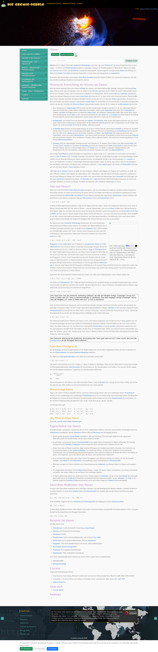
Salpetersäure (71, 108)
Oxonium (56, 70)
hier (90, 616)
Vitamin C (66, 460)
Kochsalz (130, 143)
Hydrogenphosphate (59, 564)
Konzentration (97, 326)
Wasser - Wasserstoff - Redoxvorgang (31, 69)
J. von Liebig (101, 164)
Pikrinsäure (96, 432)
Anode (70, 478)
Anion (52, 236)
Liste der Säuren (58, 590)
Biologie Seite (24, 630)
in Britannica (59, 582)
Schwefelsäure (122, 131)
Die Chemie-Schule (25, 4)
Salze (71, 167)
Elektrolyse (105, 476)
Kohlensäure (57, 540)
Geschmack (84, 96)
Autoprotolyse (117, 195)
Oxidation (111, 480)
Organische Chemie (69, 3)
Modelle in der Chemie (31, 58)
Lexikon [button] (79, 3)
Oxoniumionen (87, 198)
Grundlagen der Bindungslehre (28, 80)
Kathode (124, 476)
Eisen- (99, 133)
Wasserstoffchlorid (117, 150)
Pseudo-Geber (90, 101)
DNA (98, 537)
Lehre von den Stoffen (31, 54)
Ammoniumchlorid (117, 501)
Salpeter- (90, 120)
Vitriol (110, 145)
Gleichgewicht (99, 249)
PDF (123, 579)
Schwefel (118, 128)
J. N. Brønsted (84, 179)
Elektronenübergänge (81, 352)
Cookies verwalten (26, 615)
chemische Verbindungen (72, 223)
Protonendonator (70, 68)
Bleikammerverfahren (65, 139)
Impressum (23, 619)
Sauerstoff (119, 176)
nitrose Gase (92, 112)
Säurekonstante (74, 367)
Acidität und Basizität (67, 54)
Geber (114, 99)
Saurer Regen (89, 528)
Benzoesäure (57, 547)
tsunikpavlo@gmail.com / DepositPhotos (149, 8)
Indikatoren (101, 464)
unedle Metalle (75, 436)
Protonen (108, 65)
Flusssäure (56, 550)
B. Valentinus (84, 145)
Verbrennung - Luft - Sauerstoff (30, 63)
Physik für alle (24, 634)
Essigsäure (89, 228)
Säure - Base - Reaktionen (32, 91)
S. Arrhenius (64, 171)
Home (24, 50)
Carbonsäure (67, 244)
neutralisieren (115, 73)
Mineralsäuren (124, 104)
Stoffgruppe (55, 54)
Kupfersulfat (108, 133)
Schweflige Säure (58, 128)
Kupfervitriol (108, 110)
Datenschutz (24, 623)
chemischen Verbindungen (81, 65)
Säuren (84, 612)
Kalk (115, 93)
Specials (25, 99)
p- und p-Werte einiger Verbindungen (67, 421)
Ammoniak (60, 179)
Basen (122, 70)
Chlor (129, 478)
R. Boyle (63, 156)
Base (68, 73)
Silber (73, 115)
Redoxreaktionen (61, 352)
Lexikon (25, 95)
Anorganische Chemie (54, 3)
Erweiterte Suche (131, 61)
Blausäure (77, 432)
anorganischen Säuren (92, 244)
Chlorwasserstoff (55, 310)
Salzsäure (100, 120)
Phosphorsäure (88, 395)
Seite (68, 616)
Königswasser (57, 120)
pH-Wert (73, 70)
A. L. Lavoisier (128, 159)
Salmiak (101, 123)
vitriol (59, 135)
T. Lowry (95, 179)
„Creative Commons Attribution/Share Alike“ (74, 614)
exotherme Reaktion (79, 450)
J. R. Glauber (113, 115)
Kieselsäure (57, 534)
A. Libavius (68, 133)
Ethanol (75, 491)
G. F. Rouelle (73, 156)
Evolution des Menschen (28, 627)
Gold (103, 115)
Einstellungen (52, 649)
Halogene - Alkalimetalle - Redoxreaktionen (32, 86)
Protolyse (58, 350)
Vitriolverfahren (79, 135)
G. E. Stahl (56, 156)
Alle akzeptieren (26, 649)
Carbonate (123, 93)
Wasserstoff (126, 164)
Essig (83, 88)
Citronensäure (77, 460)
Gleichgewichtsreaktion (67, 356)
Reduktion (69, 480)
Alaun (63, 112)
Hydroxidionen (105, 198)
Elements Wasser (78, 104)
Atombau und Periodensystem (28, 74)
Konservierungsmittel (69, 547)
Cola (94, 537)
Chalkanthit (127, 110)
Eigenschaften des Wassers (74, 195)
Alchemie (95, 91)
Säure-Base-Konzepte (86, 77)
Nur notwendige (40, 649)
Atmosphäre (91, 540)
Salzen (60, 73)
